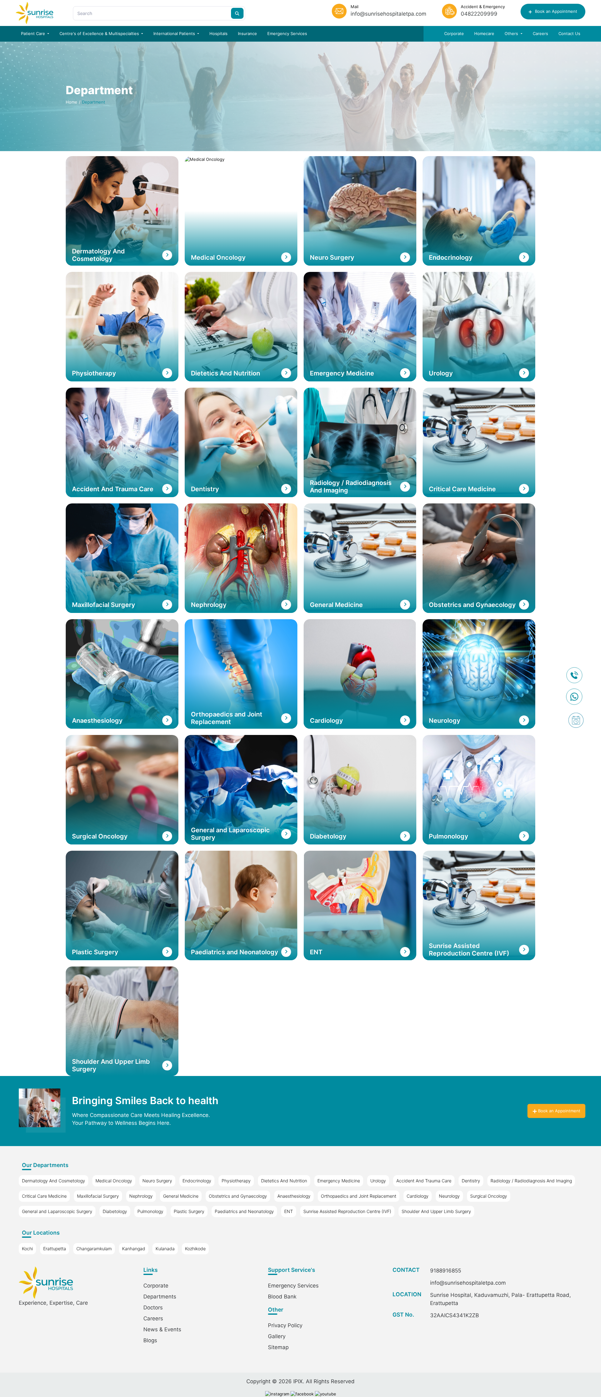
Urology (378, 1180)
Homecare (484, 33)
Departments (159, 1296)
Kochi (27, 1248)
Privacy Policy (285, 1325)
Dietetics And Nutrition (284, 1180)
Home (71, 102)
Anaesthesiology (294, 1196)
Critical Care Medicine (44, 1196)
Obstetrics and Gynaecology (238, 1196)
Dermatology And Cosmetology (53, 1180)
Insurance (247, 33)
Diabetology (115, 1211)
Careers (540, 33)
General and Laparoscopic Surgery (57, 1211)
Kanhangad (133, 1248)
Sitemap (278, 1347)
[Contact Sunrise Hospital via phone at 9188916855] (576, 675)
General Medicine (180, 1196)
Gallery (276, 1336)
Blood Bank (282, 1296)
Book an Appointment (555, 11)
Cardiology (418, 1196)
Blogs (150, 1340)
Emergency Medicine (338, 1180)
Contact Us (569, 33)
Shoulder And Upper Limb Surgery (436, 1211)
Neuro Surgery (157, 1180)
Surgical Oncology (488, 1196)
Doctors (153, 1307)
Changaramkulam (94, 1248)
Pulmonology (150, 1211)
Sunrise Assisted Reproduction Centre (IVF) (347, 1211)
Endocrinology (196, 1180)
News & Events (162, 1329)
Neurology (449, 1196)
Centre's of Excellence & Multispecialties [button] (99, 33)
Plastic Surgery (189, 1211)
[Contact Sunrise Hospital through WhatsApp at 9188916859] (576, 696)
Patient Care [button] (33, 33)
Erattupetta (54, 1248)
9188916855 (445, 1270)
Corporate (454, 33)
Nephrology (141, 1196)
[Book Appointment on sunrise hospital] (576, 720)
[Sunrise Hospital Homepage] (34, 13)
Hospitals (218, 33)
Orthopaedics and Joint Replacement (358, 1196)
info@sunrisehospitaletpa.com (468, 1283)
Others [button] (512, 33)
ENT (288, 1211)
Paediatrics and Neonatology (244, 1211)
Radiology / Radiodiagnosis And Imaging (531, 1180)
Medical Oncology (113, 1180)
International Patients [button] (174, 33)
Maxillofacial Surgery (98, 1196)
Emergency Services (287, 33)
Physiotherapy (236, 1180)
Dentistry (471, 1180)
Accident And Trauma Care (423, 1180)
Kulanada (165, 1248)
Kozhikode (195, 1248)
